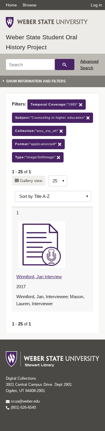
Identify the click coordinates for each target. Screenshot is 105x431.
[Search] (64, 64)
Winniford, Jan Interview (39, 276)
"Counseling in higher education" (50, 117)
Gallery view (30, 180)
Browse (29, 5)
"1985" (55, 104)
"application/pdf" (36, 144)
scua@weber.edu (25, 401)
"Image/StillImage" (36, 157)
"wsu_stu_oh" (37, 131)
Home (11, 5)
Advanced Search (89, 64)
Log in (96, 5)
